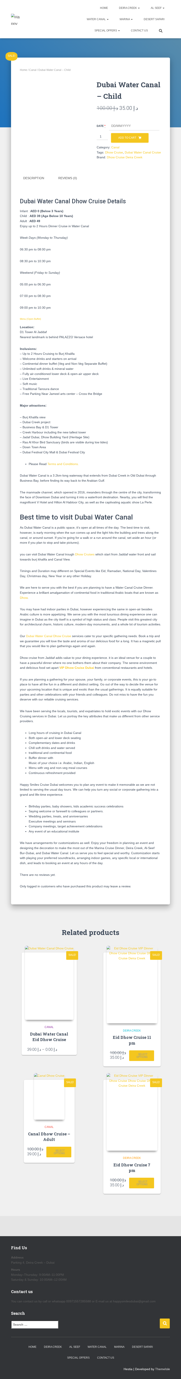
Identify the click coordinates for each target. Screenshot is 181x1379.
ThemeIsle (162, 1369)
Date (100, 126)
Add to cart (127, 137)
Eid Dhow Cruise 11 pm (132, 1040)
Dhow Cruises (84, 554)
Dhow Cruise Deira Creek (124, 157)
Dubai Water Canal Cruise (143, 152)
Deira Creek (128, 8)
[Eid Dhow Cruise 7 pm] (132, 1112)
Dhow (24, 597)
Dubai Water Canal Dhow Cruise (48, 636)
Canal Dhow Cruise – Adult (49, 1136)
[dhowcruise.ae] (16, 19)
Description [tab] (33, 178)
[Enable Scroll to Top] (172, 1370)
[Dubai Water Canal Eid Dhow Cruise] (49, 983)
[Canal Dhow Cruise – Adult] (49, 1096)
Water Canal (96, 19)
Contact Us (139, 30)
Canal (32, 70)
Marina (125, 19)
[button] (139, 8)
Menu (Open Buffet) (30, 319)
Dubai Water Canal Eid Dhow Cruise (49, 1036)
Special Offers (106, 30)
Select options (141, 1056)
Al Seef (156, 8)
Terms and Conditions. (63, 464)
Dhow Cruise (114, 152)
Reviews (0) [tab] (67, 178)
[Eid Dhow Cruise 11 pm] (132, 984)
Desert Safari (154, 19)
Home (104, 8)
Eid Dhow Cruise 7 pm (131, 1167)
